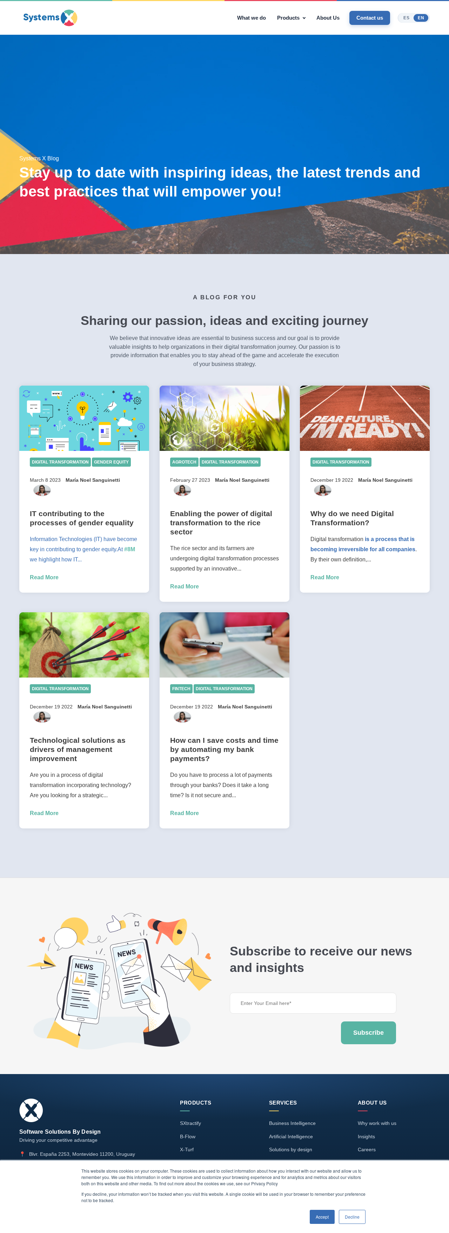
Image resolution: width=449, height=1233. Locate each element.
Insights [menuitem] (366, 1136)
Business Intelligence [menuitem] (292, 1123)
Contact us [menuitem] (369, 18)
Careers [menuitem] (367, 1149)
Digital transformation (60, 462)
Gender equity (111, 462)
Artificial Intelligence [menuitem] (291, 1136)
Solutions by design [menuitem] (290, 1149)
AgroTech (184, 462)
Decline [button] (352, 1217)
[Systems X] (50, 18)
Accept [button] (322, 1217)
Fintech (181, 688)
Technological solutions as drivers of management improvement (78, 749)
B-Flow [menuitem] (187, 1136)
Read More (44, 577)
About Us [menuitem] (328, 18)
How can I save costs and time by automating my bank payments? (224, 749)
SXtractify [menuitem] (190, 1123)
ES (406, 17)
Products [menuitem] (288, 18)
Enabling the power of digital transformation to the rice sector (221, 522)
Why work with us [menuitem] (377, 1123)
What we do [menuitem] (251, 18)
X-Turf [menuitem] (187, 1149)
